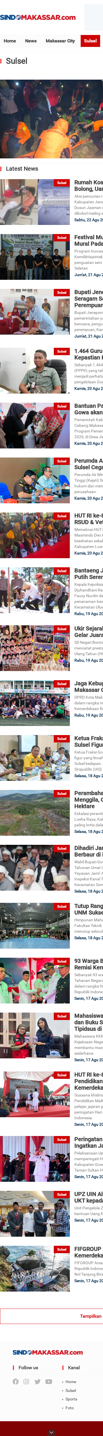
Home (10, 41)
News (31, 41)
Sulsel (90, 41)
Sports (71, 1399)
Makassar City (60, 41)
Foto (70, 1408)
